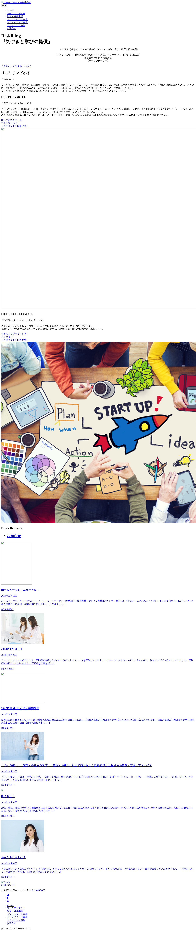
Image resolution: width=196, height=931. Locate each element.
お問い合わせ (8, 885)
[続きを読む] (7, 609)
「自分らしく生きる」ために (16, 66)
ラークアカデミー (16, 13)
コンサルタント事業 (17, 19)
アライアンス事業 (16, 25)
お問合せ (11, 28)
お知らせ (14, 536)
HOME (10, 10)
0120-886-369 (38, 890)
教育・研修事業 (15, 16)
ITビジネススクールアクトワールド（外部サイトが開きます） (15, 123)
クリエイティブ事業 (17, 22)
